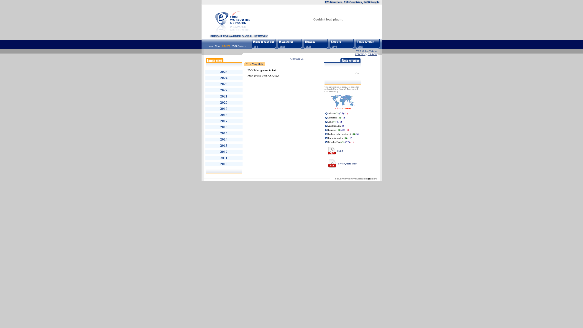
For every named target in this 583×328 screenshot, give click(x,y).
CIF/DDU (372, 54)
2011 (224, 158)
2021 (224, 96)
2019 (224, 108)
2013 (224, 145)
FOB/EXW (360, 54)
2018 (224, 115)
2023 (224, 84)
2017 (224, 121)
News (217, 46)
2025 (224, 72)
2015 (224, 133)
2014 (224, 139)
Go (357, 73)
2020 (224, 102)
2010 (224, 164)
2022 (224, 90)
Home (211, 46)
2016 (224, 127)
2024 (224, 78)
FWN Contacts (238, 46)
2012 (224, 152)
